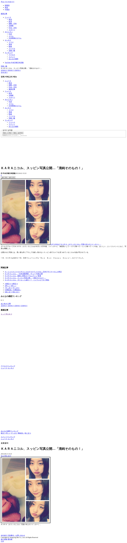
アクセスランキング (8, 366)
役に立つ (28, 433)
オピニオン (9, 32)
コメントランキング (8, 437)
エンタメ (8, 40)
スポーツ (12, 30)
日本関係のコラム (15, 38)
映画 (10, 46)
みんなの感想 (13, 59)
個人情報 (4, 539)
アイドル (12, 48)
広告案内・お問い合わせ (16, 535)
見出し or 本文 (7, 133)
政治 (10, 19)
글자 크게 (12, 177)
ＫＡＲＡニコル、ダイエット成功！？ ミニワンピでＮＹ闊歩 (27, 280)
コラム (11, 36)
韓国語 (7, 5)
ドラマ (11, 42)
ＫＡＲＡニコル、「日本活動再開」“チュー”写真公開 (24, 274)
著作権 (10, 539)
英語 (6, 7)
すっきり (14, 433)
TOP (2, 541)
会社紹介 (4, 535)
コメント (12, 57)
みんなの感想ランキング (9, 431)
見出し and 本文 (18, 133)
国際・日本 (13, 23)
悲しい (8, 433)
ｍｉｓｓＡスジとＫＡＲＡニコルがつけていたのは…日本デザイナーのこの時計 (33, 272)
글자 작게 (4, 177)
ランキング (9, 52)
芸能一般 (12, 50)
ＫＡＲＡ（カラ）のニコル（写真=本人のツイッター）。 (81, 244)
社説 (10, 34)
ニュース (8, 17)
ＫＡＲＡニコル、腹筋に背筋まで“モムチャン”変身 (23, 276)
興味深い (21, 433)
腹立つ (3, 433)
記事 (6, 303)
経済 (10, 21)
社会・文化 (13, 28)
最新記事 (4, 14)
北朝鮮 (11, 26)
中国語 (7, 9)
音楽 (10, 44)
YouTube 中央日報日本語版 (14, 62)
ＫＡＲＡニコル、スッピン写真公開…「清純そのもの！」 (25, 278)
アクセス (12, 55)
